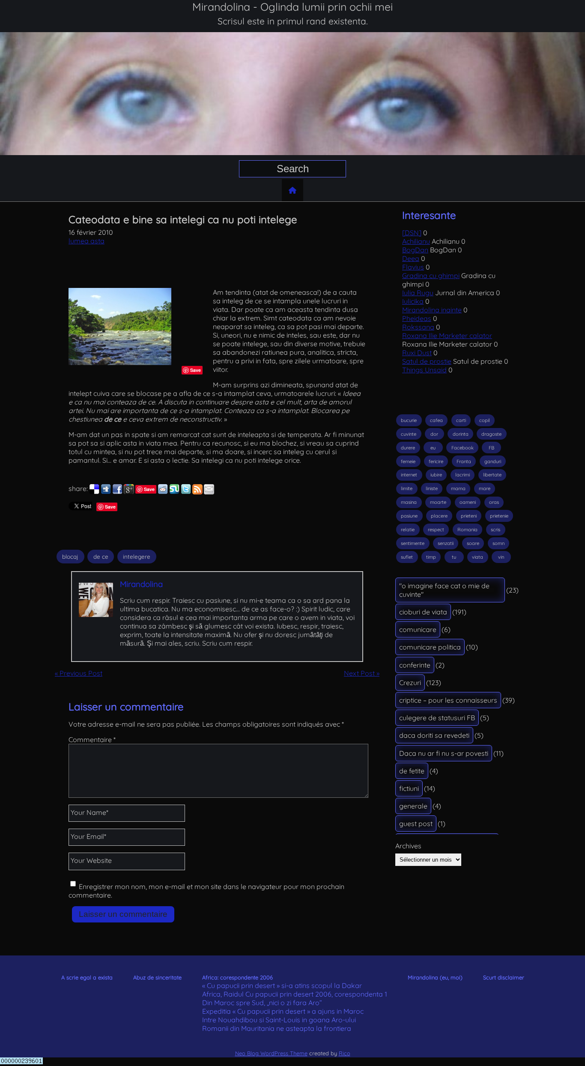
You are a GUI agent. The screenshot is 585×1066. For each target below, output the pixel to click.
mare (484, 488)
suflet (407, 557)
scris (495, 530)
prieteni (469, 516)
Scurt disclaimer (503, 977)
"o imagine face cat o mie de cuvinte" (444, 590)
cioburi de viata (423, 612)
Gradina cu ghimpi (431, 275)
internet (409, 475)
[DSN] (411, 232)
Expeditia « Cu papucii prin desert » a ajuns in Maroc (283, 1011)
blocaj (70, 556)
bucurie (409, 420)
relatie (408, 530)
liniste (432, 488)
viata (477, 557)
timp (431, 557)
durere (408, 448)
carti (461, 420)
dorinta (461, 434)
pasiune (409, 516)
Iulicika (413, 301)
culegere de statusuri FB (437, 717)
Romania (467, 530)
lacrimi (462, 475)
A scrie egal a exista (87, 977)
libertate (492, 475)
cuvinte (408, 434)
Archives (408, 845)
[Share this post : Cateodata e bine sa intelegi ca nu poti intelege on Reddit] (163, 492)
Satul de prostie (426, 361)
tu (454, 557)
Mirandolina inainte (432, 309)
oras (494, 502)
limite (406, 488)
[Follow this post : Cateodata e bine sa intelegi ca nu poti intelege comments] (197, 492)
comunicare (417, 629)
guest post (416, 823)
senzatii (446, 543)
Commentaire (92, 739)
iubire (436, 475)
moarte (438, 502)
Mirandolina (141, 584)
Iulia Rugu (417, 292)
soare (473, 543)
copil (484, 420)
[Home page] (292, 190)
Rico (344, 1053)
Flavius (413, 267)
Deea (410, 258)
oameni (468, 502)
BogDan (415, 250)
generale (413, 806)
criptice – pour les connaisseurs (448, 700)
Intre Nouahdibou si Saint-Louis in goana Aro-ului (279, 1019)
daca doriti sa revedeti (434, 735)
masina (409, 502)
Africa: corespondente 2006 (237, 977)
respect (436, 530)
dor (434, 434)
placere (439, 516)
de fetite (411, 771)
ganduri (492, 461)
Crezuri (410, 682)
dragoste (491, 434)
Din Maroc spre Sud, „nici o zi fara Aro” (262, 1002)
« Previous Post (78, 673)
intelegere (136, 556)
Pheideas (416, 318)
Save (195, 370)
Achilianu (416, 241)
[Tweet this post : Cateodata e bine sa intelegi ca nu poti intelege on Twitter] (186, 492)
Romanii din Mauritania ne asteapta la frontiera (276, 1028)
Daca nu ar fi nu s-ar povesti (443, 753)
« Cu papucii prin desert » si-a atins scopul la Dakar (282, 985)
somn (498, 543)
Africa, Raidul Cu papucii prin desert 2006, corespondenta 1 (294, 994)
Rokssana (418, 327)
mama (458, 488)
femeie (408, 461)
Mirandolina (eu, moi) (435, 977)
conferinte (414, 665)
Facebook (462, 448)
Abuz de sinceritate (157, 977)
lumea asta (86, 241)
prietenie (499, 516)
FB (491, 448)
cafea (436, 420)
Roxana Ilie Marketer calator (447, 335)
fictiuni (409, 788)
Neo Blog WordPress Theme (271, 1053)
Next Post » (361, 673)
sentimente (412, 543)
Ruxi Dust (417, 352)
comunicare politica (430, 647)
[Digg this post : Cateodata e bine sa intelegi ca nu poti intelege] (106, 492)
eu (433, 448)
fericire (436, 461)
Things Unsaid (424, 369)
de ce (100, 556)
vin (501, 557)
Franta (464, 461)
